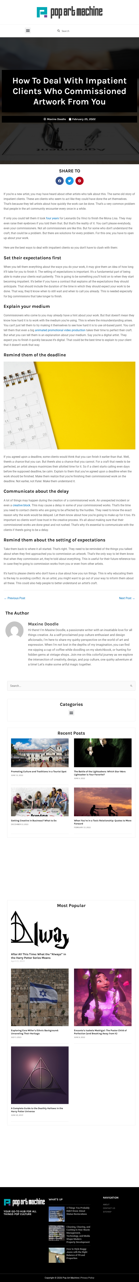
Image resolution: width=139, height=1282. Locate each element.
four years (52, 218)
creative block (21, 505)
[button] (28, 30)
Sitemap (107, 1211)
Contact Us (109, 1208)
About (106, 1204)
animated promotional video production (60, 330)
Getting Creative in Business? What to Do (33, 820)
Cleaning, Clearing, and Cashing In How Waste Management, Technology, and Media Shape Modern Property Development (78, 1235)
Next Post (127, 598)
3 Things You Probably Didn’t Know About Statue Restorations (78, 1210)
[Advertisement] (71, 864)
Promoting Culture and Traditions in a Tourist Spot (38, 771)
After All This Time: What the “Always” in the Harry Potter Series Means (38, 956)
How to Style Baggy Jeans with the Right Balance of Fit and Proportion (76, 1254)
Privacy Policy (87, 1278)
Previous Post (14, 598)
